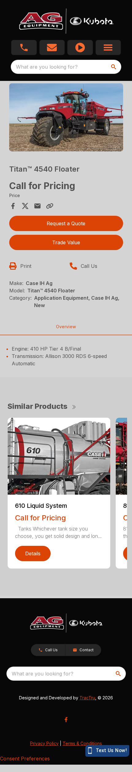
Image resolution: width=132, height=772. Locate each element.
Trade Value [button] (66, 242)
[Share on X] (25, 206)
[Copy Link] (49, 206)
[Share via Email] (37, 206)
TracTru (87, 697)
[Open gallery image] (66, 117)
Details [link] (33, 553)
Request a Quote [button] (66, 223)
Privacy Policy (44, 743)
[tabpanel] (66, 118)
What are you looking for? (47, 67)
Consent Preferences (25, 758)
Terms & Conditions (82, 743)
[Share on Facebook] (13, 206)
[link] (80, 47)
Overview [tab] (66, 326)
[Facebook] (66, 719)
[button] (24, 47)
